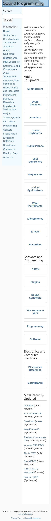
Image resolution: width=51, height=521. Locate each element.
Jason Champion (25, 514)
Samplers (8, 46)
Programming (10, 126)
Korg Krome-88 (31, 429)
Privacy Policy (17, 518)
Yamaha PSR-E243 (34, 445)
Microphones (9, 95)
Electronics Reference (35, 368)
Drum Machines (35, 103)
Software (7, 130)
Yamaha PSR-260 (33, 413)
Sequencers (35, 174)
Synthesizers (9, 35)
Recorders (35, 244)
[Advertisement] (35, 15)
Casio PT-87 (30, 461)
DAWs (35, 269)
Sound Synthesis (11, 117)
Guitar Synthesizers (35, 189)
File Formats (9, 121)
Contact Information (32, 518)
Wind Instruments (35, 204)
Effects (35, 231)
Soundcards (9, 145)
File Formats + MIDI (35, 312)
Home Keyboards (35, 131)
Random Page (10, 153)
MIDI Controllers (11, 62)
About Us (8, 157)
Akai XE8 (28, 405)
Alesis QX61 (30, 453)
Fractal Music (10, 134)
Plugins (7, 113)
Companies (9, 149)
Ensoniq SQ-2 (31, 477)
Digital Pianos (10, 58)
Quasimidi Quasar (33, 421)
